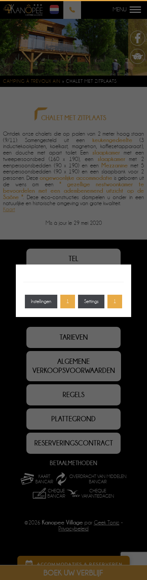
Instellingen (41, 301)
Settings (91, 301)
